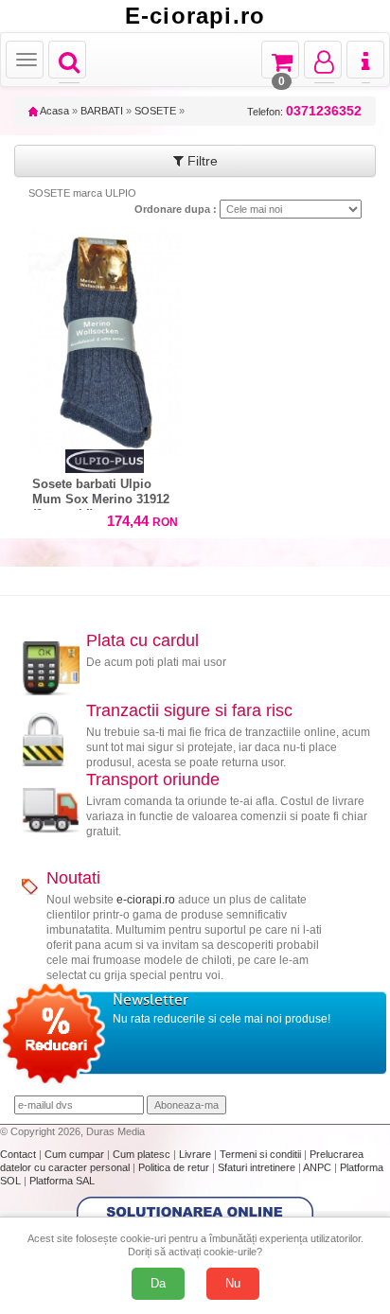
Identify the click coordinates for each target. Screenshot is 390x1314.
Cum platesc (143, 1154)
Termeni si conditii (262, 1154)
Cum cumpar (75, 1154)
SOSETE (155, 110)
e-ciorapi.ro (145, 899)
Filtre (201, 160)
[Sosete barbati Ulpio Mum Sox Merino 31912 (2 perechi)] (104, 338)
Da (158, 1283)
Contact (19, 1154)
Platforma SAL (62, 1180)
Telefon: (304, 111)
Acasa (53, 110)
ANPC (317, 1167)
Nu (232, 1283)
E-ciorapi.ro (195, 16)
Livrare (196, 1154)
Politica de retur (175, 1167)
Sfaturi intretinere (258, 1167)
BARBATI (101, 110)
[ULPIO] (104, 461)
